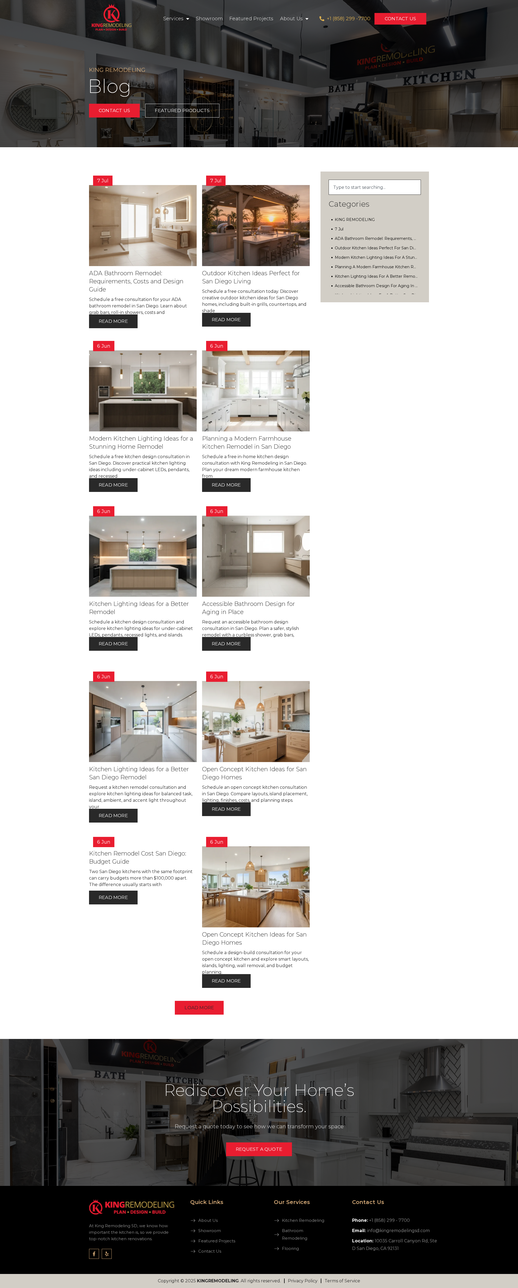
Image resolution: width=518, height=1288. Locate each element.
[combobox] (375, 187)
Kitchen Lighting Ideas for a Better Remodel (376, 276)
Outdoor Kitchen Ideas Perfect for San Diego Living (376, 248)
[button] (199, 1008)
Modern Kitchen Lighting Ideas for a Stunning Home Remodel (376, 257)
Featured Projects (251, 19)
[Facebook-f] (94, 1254)
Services (173, 19)
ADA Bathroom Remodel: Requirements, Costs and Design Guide (376, 238)
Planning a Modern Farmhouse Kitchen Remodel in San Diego (376, 266)
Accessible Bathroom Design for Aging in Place (376, 285)
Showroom (209, 19)
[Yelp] (107, 1254)
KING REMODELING (355, 219)
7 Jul (339, 229)
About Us (291, 19)
